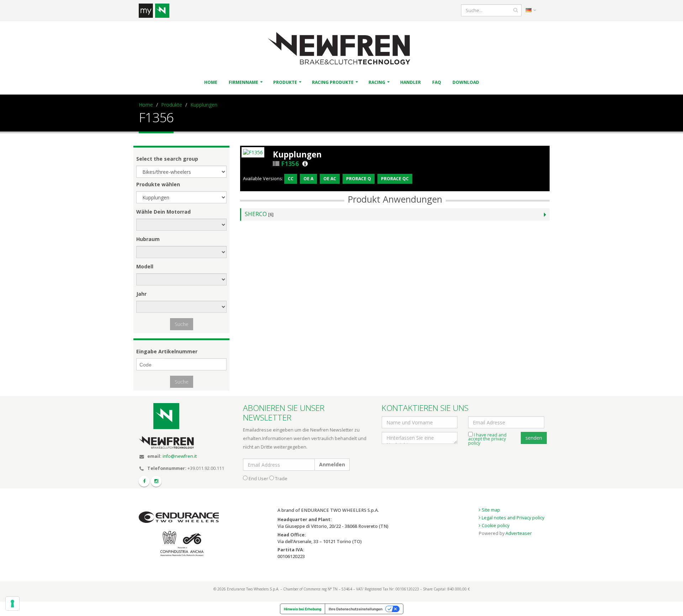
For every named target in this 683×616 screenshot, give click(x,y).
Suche (182, 324)
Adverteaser (518, 533)
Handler (410, 82)
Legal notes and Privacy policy (512, 518)
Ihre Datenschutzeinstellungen (355, 609)
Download (465, 82)
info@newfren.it (180, 456)
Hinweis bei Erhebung (302, 609)
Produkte (285, 82)
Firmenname (243, 82)
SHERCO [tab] (259, 214)
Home (210, 82)
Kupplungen (203, 104)
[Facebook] (144, 481)
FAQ (436, 82)
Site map (490, 510)
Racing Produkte (333, 82)
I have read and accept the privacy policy (487, 439)
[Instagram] (156, 481)
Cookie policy (495, 526)
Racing (377, 82)
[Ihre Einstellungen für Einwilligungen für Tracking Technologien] (12, 603)
